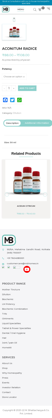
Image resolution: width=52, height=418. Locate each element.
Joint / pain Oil (9, 342)
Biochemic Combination (15, 309)
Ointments (7, 318)
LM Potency (8, 304)
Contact (6, 392)
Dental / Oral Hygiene (13, 333)
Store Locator (9, 397)
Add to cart (27, 88)
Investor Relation (11, 387)
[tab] (12, 123)
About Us (7, 363)
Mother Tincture (11, 289)
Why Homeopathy (12, 373)
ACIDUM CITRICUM (26, 206)
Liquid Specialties (11, 323)
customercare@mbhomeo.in (22, 263)
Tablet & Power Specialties (16, 328)
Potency (7, 69)
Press (5, 377)
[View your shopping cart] (40, 9)
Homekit (7, 347)
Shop (5, 368)
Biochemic (7, 299)
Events (5, 382)
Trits (4, 313)
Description (12, 123)
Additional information (37, 123)
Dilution (17, 113)
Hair (4, 338)
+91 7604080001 (15, 258)
